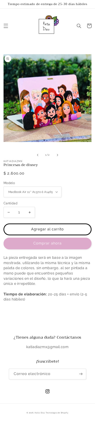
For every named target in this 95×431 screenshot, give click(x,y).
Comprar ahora (47, 243)
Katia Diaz (40, 413)
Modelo (9, 183)
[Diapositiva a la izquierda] (37, 155)
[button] (6, 26)
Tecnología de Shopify (57, 413)
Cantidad (10, 203)
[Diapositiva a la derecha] (57, 155)
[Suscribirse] (81, 374)
